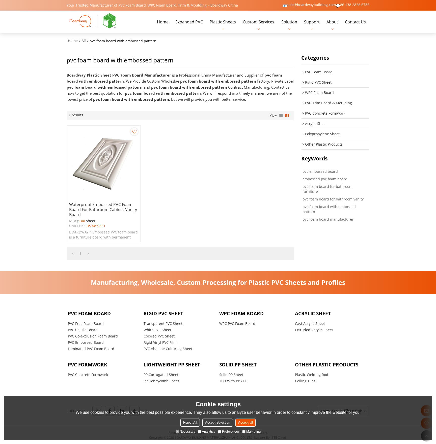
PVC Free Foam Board (86, 323)
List (281, 115)
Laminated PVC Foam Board (91, 348)
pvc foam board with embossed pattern (329, 209)
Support (312, 22)
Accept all (245, 422)
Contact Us (355, 22)
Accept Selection (217, 422)
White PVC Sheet (157, 329)
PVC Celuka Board (83, 329)
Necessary (187, 431)
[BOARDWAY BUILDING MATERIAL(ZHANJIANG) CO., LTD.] (93, 21)
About (332, 22)
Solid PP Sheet (231, 374)
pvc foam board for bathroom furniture (327, 189)
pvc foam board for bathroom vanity (333, 199)
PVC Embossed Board (86, 342)
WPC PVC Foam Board (237, 323)
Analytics (208, 431)
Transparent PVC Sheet (163, 323)
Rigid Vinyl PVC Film (160, 342)
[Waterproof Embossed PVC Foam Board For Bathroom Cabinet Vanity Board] (103, 162)
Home (163, 22)
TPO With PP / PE (233, 381)
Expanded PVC (189, 22)
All (83, 40)
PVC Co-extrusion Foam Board (93, 336)
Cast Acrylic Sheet (310, 323)
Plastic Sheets (223, 22)
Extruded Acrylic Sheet (314, 329)
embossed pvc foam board (325, 179)
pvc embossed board (320, 171)
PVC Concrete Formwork (88, 374)
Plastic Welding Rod (311, 374)
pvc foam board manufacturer (328, 219)
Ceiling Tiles (305, 381)
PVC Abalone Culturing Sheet (168, 348)
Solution (289, 22)
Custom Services (258, 22)
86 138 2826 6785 (354, 5)
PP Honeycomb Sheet (161, 381)
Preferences (231, 431)
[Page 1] (73, 253)
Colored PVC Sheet (159, 336)
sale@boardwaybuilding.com (311, 5)
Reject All (190, 422)
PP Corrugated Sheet (161, 374)
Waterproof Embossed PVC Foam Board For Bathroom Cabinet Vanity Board (103, 209)
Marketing (253, 431)
